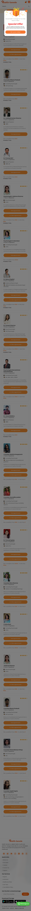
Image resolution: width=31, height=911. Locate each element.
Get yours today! (15, 32)
